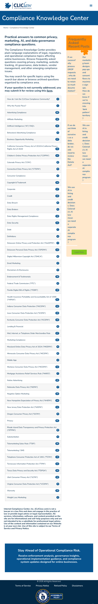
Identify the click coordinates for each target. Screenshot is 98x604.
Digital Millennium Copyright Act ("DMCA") (24, 256)
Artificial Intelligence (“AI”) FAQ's (20, 126)
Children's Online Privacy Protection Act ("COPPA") (28, 155)
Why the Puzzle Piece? (16, 105)
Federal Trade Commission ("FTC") (21, 283)
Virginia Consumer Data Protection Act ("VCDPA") (27, 484)
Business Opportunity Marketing (20, 139)
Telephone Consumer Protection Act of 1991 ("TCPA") (29, 457)
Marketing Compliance (16, 340)
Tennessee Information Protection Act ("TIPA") (26, 463)
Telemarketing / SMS (15, 450)
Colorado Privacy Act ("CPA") (19, 162)
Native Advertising (14, 380)
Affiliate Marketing (14, 119)
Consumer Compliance (16, 175)
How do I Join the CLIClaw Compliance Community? (28, 99)
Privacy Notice (42, 585)
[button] (91, 5)
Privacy (10, 420)
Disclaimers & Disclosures (18, 270)
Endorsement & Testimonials (19, 276)
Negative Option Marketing (18, 393)
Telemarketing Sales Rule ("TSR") (21, 443)
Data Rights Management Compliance (22, 216)
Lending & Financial (15, 326)
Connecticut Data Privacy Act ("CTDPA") (24, 169)
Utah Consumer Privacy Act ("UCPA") (22, 477)
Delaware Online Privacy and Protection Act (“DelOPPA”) (30, 243)
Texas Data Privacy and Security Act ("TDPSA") (27, 470)
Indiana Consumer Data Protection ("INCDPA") (26, 306)
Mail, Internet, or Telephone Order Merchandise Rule (28, 333)
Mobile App (11, 360)
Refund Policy (60, 585)
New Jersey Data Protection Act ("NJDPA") (25, 407)
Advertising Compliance (16, 112)
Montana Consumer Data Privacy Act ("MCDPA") (27, 367)
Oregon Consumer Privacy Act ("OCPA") (23, 414)
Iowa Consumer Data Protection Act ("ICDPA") (26, 313)
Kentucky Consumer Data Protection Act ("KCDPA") (28, 320)
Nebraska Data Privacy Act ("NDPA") (22, 387)
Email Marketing (13, 263)
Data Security (12, 223)
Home (5, 27)
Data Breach (12, 202)
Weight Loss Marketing (16, 497)
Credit (9, 196)
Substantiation (13, 437)
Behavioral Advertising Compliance (21, 132)
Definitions (11, 236)
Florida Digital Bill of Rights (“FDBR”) (22, 290)
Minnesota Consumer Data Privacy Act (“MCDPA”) (27, 353)
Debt (9, 229)
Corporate (11, 189)
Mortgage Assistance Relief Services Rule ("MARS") (28, 373)
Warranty (11, 490)
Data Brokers (12, 209)
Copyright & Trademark (16, 182)
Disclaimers (77, 585)
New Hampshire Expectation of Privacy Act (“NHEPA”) (29, 400)
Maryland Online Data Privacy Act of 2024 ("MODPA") (29, 346)
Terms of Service (23, 585)
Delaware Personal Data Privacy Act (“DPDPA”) (27, 250)
